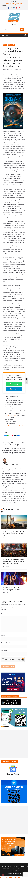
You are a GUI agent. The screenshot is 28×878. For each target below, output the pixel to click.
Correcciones (15, 866)
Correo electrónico (7, 643)
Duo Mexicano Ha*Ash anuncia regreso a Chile (11, 589)
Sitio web (4, 650)
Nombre (4, 635)
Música (4, 44)
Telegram (15, 389)
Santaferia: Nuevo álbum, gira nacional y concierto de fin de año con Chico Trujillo (13, 561)
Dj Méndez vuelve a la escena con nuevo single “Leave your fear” (13, 533)
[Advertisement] (14, 744)
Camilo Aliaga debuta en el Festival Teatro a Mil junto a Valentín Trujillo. (15, 444)
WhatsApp (15, 384)
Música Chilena (11, 44)
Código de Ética (24, 866)
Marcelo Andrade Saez (16, 69)
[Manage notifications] (3, 875)
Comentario (5, 614)
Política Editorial (5, 866)
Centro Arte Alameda (10, 415)
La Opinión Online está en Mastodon (10, 877)
